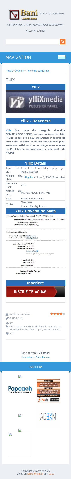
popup (39, 329)
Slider (31, 329)
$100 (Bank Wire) (18, 329)
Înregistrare (28, 357)
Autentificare (43, 357)
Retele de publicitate (38, 70)
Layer (24, 326)
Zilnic (30, 326)
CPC (11, 326)
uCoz (51, 473)
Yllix (8, 130)
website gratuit (35, 473)
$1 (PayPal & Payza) (45, 326)
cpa (59, 326)
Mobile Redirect (51, 329)
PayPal (29, 177)
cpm (18, 326)
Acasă (9, 70)
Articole (19, 70)
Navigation (18, 57)
